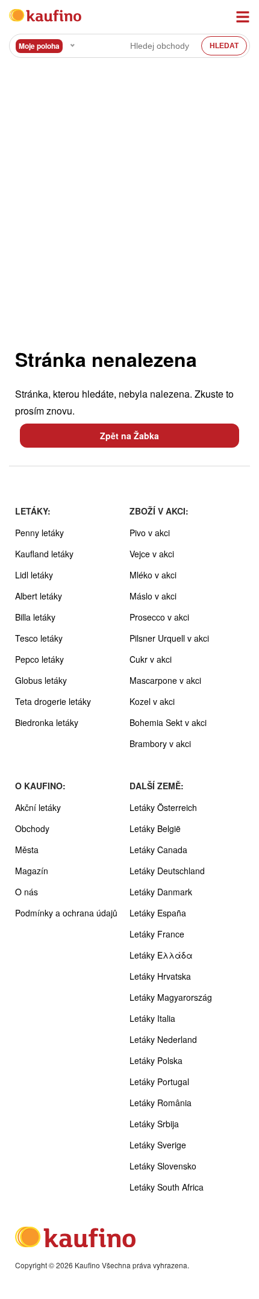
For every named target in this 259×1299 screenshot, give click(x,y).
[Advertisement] (129, 202)
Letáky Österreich (163, 807)
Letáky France (157, 934)
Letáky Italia (152, 1018)
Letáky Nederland (163, 1039)
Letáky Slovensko (163, 1166)
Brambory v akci (160, 743)
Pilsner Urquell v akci (169, 638)
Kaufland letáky (44, 554)
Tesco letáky (39, 638)
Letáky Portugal (159, 1081)
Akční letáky (38, 807)
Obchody (32, 828)
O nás (26, 892)
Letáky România (161, 1103)
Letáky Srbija (154, 1124)
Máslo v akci (153, 596)
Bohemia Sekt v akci (168, 722)
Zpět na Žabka (129, 436)
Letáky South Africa (167, 1187)
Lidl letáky (34, 575)
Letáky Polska (156, 1060)
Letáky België (155, 828)
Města (27, 850)
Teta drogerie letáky (53, 701)
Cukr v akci (151, 659)
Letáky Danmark (161, 892)
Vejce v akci (152, 554)
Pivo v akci (150, 533)
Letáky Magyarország (171, 997)
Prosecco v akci (159, 617)
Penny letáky (39, 533)
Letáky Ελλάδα (161, 955)
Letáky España (158, 913)
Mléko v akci (153, 575)
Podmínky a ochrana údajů (66, 913)
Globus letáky (41, 680)
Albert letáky (38, 596)
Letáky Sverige (158, 1145)
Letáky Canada (158, 850)
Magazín (31, 871)
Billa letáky (35, 617)
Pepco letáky (39, 659)
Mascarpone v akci (165, 680)
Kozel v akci (152, 701)
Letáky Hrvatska (160, 976)
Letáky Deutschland (167, 871)
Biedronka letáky (46, 722)
